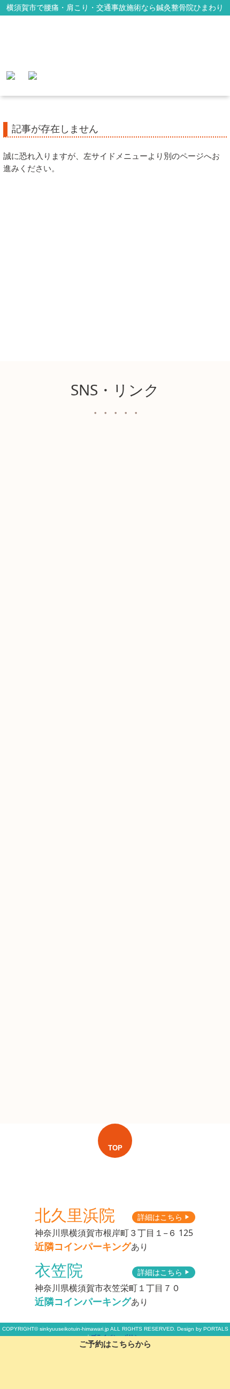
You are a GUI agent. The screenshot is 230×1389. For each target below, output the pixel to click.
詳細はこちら (163, 1217)
